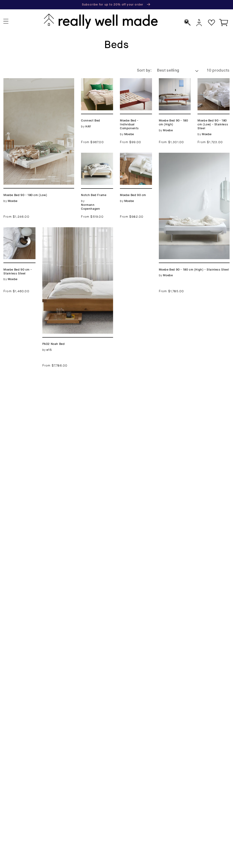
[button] (6, 21)
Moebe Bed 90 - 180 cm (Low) (35, 80)
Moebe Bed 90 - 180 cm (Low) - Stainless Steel (213, 89)
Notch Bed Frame (92, 158)
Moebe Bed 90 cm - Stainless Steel (18, 235)
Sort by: (144, 70)
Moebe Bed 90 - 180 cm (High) (174, 86)
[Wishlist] (211, 22)
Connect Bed (95, 80)
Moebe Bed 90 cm (135, 158)
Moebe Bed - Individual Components (133, 86)
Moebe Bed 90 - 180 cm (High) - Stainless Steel (193, 158)
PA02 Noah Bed (58, 229)
